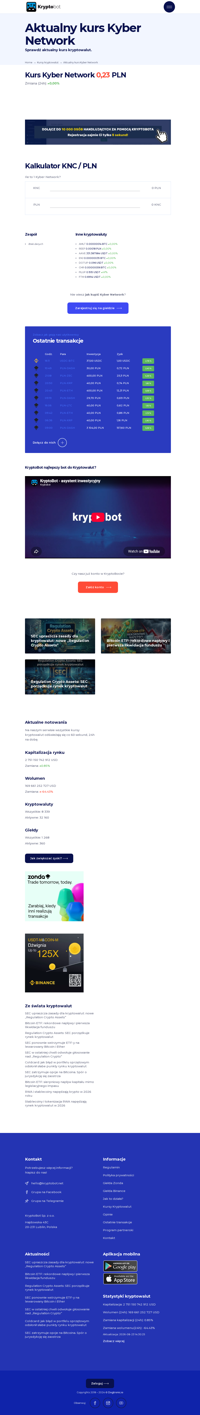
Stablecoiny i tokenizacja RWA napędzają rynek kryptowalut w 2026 (56, 1103)
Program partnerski (118, 1230)
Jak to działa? (113, 1199)
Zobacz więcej (113, 1341)
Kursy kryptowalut (48, 62)
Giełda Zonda (113, 1183)
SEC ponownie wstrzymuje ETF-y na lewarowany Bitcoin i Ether (52, 1044)
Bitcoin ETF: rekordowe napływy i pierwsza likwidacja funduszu (138, 643)
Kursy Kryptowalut (117, 1206)
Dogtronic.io (115, 1392)
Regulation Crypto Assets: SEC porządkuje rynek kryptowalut (59, 684)
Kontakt (109, 1238)
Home (28, 62)
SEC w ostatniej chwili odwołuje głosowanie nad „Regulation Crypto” (57, 1054)
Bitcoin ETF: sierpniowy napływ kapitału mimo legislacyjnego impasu (59, 1084)
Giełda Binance (114, 1191)
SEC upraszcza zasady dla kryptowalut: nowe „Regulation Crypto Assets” (60, 640)
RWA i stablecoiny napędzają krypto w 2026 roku (58, 1093)
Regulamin (111, 1167)
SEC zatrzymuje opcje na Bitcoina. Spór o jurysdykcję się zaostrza (56, 1074)
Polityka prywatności (118, 1175)
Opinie (108, 1214)
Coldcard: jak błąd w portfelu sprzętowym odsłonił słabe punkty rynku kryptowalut (57, 1064)
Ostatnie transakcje (117, 1222)
